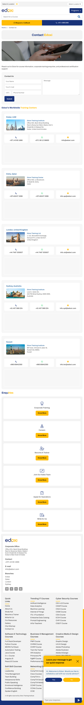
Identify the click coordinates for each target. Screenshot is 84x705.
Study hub (9, 612)
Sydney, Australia (13, 286)
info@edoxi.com (67, 140)
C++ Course (10, 656)
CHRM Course (36, 644)
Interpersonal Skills (12, 680)
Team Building (10, 677)
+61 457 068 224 (16, 308)
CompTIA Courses (37, 671)
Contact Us (9, 629)
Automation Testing (12, 650)
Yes (53, 680)
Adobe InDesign (62, 653)
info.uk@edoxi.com (68, 252)
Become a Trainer (12, 614)
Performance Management (40, 661)
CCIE (32, 691)
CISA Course (61, 609)
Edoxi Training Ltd (34, 233)
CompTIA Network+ (38, 682)
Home (4, 27)
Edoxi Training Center (35, 177)
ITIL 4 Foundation (37, 615)
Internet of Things (37, 612)
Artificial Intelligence (38, 603)
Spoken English (11, 691)
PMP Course (35, 641)
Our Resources (11, 620)
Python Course (11, 644)
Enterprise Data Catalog (39, 617)
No (72, 680)
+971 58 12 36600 (42, 140)
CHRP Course (35, 647)
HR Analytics (35, 653)
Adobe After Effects (63, 656)
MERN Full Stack (11, 647)
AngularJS (9, 658)
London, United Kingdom (17, 230)
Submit (9, 99)
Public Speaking (11, 682)
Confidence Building (13, 688)
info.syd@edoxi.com (68, 308)
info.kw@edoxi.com (68, 364)
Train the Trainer (36, 650)
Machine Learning (37, 609)
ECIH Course (61, 617)
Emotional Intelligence (14, 685)
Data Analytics (36, 606)
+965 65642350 (16, 364)
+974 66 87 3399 (16, 196)
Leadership (9, 671)
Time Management (12, 674)
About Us (8, 609)
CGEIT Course (61, 623)
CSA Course (61, 615)
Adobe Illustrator (62, 650)
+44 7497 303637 (16, 252)
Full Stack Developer (13, 641)
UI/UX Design (61, 644)
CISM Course (61, 612)
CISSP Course (61, 606)
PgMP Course (35, 658)
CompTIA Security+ (38, 680)
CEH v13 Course (62, 603)
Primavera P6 (35, 656)
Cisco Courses (36, 674)
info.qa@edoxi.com (68, 196)
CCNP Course (35, 685)
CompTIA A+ (35, 677)
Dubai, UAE (11, 117)
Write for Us (9, 617)
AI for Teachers (36, 623)
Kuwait (9, 342)
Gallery (8, 623)
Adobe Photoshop (63, 647)
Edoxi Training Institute (35, 120)
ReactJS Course (11, 661)
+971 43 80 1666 (16, 140)
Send (78, 700)
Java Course (10, 653)
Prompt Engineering (38, 620)
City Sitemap (10, 626)
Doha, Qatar (11, 174)
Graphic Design (62, 641)
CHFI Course (61, 620)
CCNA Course (36, 688)
